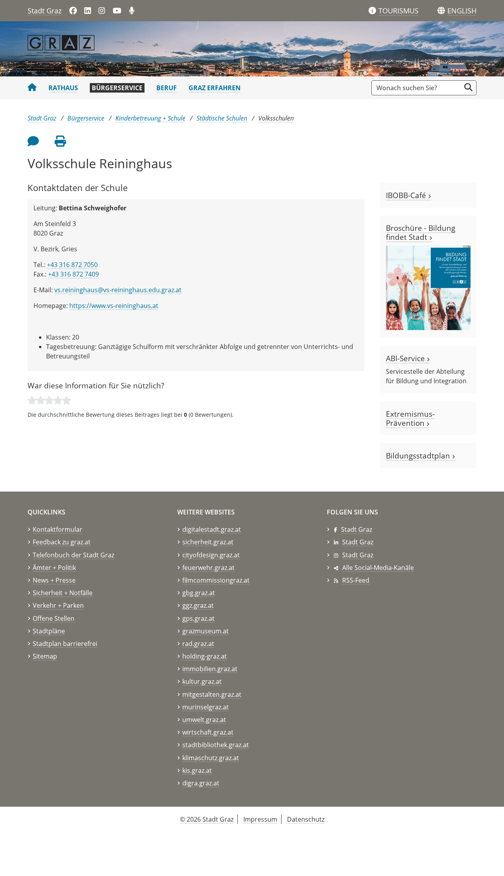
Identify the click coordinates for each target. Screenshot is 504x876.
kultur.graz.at (202, 681)
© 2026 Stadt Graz (206, 819)
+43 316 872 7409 (73, 274)
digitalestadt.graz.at (211, 529)
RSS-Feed (355, 580)
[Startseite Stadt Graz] (32, 88)
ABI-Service (406, 358)
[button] (461, 11)
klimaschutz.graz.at (210, 758)
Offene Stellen (53, 618)
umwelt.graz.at (204, 719)
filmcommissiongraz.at (216, 580)
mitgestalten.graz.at (211, 694)
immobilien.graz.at (209, 668)
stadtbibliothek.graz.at (215, 745)
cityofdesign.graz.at (211, 555)
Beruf (166, 88)
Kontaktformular (57, 529)
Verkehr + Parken (58, 605)
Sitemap (45, 656)
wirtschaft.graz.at (207, 732)
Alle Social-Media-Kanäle (378, 567)
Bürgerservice (117, 88)
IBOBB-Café (407, 195)
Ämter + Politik (54, 567)
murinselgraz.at (205, 707)
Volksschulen (276, 118)
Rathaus (63, 88)
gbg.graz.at (198, 592)
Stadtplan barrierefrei (65, 643)
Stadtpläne (49, 631)
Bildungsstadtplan (419, 455)
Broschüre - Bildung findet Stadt (420, 232)
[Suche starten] (468, 87)
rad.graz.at (198, 643)
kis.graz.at (197, 770)
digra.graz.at (200, 783)
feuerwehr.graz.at (208, 567)
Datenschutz (305, 819)
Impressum (260, 819)
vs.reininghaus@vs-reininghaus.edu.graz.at (118, 290)
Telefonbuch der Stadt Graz (73, 555)
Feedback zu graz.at (62, 542)
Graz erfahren (215, 88)
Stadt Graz (44, 10)
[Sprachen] (441, 11)
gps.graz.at (198, 618)
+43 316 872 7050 (72, 264)
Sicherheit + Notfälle (63, 592)
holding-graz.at (204, 656)
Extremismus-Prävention (410, 418)
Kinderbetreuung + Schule (150, 118)
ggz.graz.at (198, 605)
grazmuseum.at (205, 631)
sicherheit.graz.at (207, 542)
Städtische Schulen (221, 118)
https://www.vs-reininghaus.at (113, 305)
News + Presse (54, 580)
